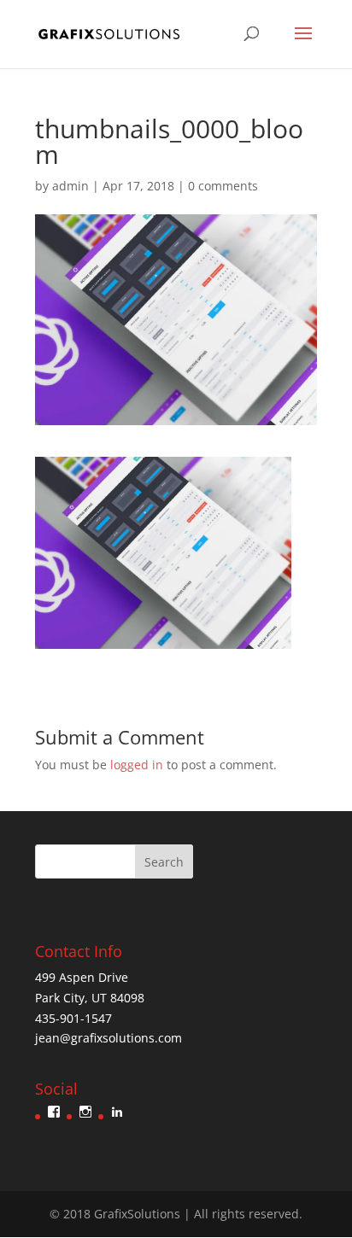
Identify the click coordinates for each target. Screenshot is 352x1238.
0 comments (223, 186)
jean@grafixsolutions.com (108, 1038)
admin (70, 186)
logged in (136, 764)
